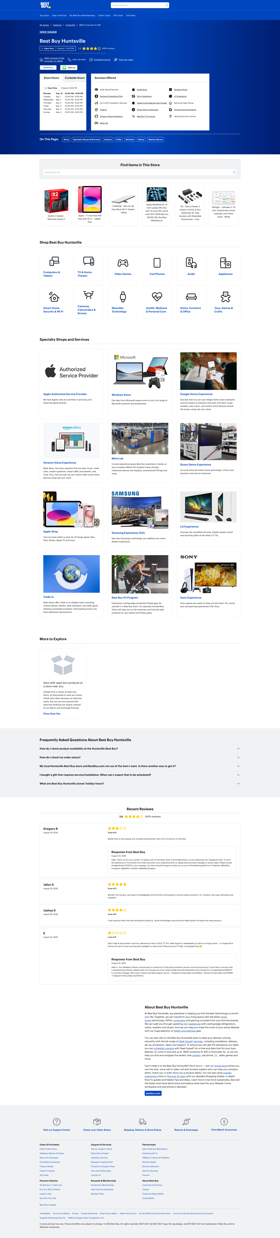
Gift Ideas (130, 15)
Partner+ (146, 1175)
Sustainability (148, 1198)
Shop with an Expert (100, 1153)
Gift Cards (118, 15)
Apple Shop (50, 531)
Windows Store (121, 394)
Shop (66, 139)
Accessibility (45, 1213)
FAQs (118, 139)
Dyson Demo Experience (195, 464)
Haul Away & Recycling (101, 1171)
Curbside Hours (75, 77)
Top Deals (44, 15)
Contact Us (96, 1175)
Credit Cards (104, 15)
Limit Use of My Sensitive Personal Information (193, 1213)
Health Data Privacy (128, 1213)
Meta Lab (117, 458)
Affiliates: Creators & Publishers (156, 1157)
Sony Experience (191, 597)
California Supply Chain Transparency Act (86, 1218)
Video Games (122, 273)
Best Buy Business (150, 1171)
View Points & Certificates (102, 1189)
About (141, 139)
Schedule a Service (99, 1157)
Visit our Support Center (56, 1129)
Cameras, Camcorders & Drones (87, 310)
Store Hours (51, 77)
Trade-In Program (47, 1171)
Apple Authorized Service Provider (65, 393)
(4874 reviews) (108, 48)
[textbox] (71, 401)
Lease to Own (45, 1194)
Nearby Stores (155, 139)
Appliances (226, 273)
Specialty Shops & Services (86, 139)
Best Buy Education (150, 1166)
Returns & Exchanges (186, 1129)
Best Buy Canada (48, 1204)
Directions (48, 67)
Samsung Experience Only (128, 532)
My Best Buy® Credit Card (51, 1185)
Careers (145, 1189)
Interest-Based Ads (89, 1213)
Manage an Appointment (102, 1162)
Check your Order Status (97, 1129)
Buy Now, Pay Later (48, 1198)
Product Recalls (46, 1166)
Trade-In (48, 596)
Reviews (130, 139)
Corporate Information (152, 1185)
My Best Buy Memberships (82, 15)
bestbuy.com (153, 1093)
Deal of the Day (59, 15)
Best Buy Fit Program (125, 597)
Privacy (75, 1213)
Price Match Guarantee (224, 1129)
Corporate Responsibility (153, 1194)
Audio (191, 273)
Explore (108, 139)
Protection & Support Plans (103, 1166)
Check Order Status (48, 1149)
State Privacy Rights (108, 1213)
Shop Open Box (52, 713)
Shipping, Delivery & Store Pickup (142, 1129)
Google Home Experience (196, 393)
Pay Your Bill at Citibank (50, 1189)
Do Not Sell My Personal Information (155, 1213)
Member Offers (97, 1194)
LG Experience (189, 526)
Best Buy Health (149, 1162)
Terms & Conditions (61, 1213)
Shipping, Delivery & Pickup (52, 1153)
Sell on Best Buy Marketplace (154, 1149)
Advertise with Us (150, 1153)
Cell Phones (157, 273)
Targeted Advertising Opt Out (52, 1218)
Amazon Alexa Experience (59, 462)
